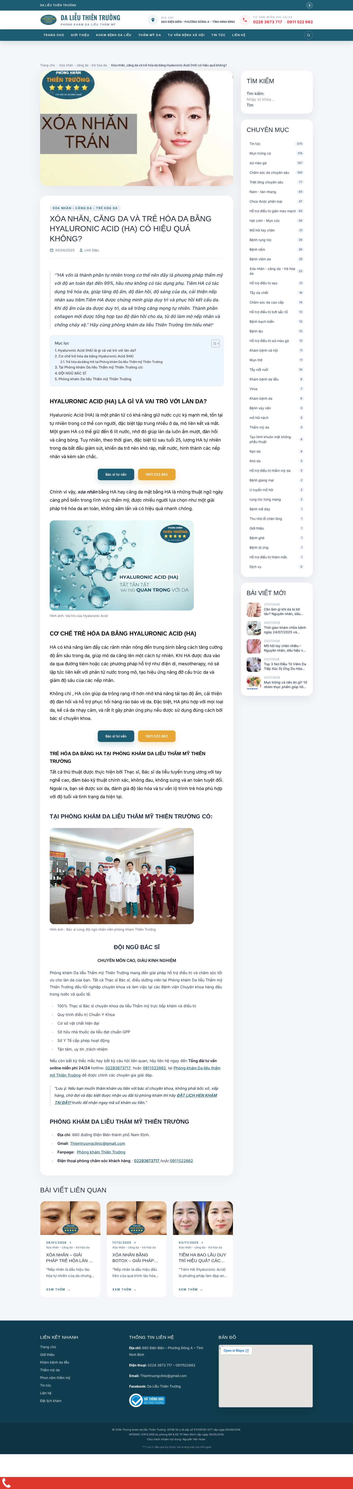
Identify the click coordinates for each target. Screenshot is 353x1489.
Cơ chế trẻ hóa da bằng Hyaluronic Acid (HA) (96, 356)
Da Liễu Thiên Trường (164, 1386)
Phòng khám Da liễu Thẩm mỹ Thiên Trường (95, 379)
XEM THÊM (58, 1289)
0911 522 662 (300, 22)
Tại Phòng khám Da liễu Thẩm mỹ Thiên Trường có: (101, 367)
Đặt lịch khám (50, 1401)
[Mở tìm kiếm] (308, 35)
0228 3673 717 (267, 22)
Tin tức (218, 35)
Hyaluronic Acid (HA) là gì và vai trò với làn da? (97, 350)
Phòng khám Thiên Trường (101, 1152)
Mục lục (62, 343)
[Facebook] (309, 5)
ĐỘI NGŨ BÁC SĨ (72, 373)
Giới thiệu (80, 35)
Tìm (250, 105)
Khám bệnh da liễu (113, 35)
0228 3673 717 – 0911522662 (171, 1365)
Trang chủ (53, 35)
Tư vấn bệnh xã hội (186, 35)
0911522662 (155, 1067)
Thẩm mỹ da (149, 35)
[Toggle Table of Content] (213, 343)
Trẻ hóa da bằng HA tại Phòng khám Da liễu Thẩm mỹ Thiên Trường (114, 362)
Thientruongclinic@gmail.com (97, 1143)
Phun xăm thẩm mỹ (55, 1378)
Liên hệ (238, 35)
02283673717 (118, 1067)
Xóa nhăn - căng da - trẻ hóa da (85, 208)
